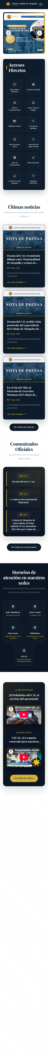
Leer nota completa (17, 282)
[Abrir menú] (40, 4)
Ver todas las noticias (24, 427)
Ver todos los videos (24, 778)
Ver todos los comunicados (24, 547)
